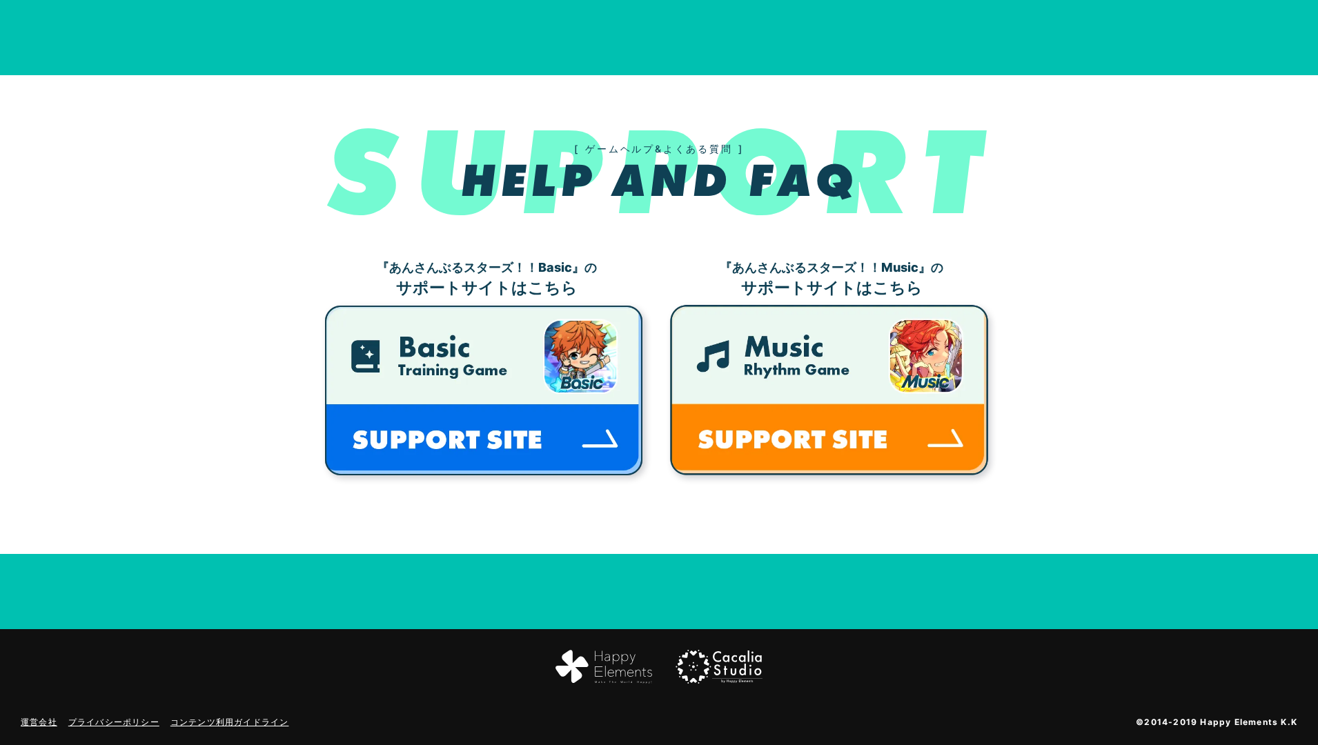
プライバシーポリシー (113, 722)
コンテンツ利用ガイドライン (229, 722)
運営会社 (39, 722)
